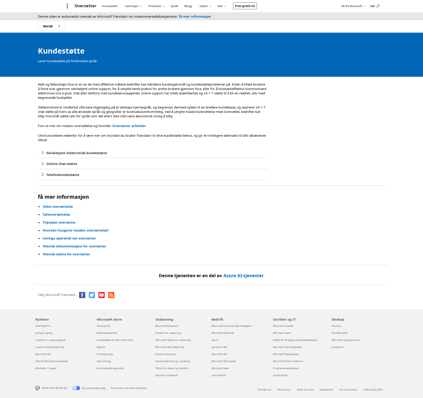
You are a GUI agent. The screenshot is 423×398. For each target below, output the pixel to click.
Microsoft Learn (282, 332)
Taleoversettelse (56, 214)
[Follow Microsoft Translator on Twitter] (91, 295)
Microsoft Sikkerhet (223, 332)
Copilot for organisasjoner (50, 340)
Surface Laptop (44, 332)
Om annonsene (348, 389)
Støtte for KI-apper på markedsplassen (295, 340)
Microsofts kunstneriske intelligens (232, 325)
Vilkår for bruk (305, 389)
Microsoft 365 (43, 354)
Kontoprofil (103, 325)
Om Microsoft (339, 332)
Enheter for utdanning (168, 332)
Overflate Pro (43, 325)
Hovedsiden (110, 6)
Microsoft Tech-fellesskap (287, 347)
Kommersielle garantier (110, 368)
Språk (174, 6)
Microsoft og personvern (346, 340)
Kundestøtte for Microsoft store (115, 340)
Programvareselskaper (286, 368)
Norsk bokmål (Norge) (54, 387)
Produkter (154, 6)
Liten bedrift (219, 375)
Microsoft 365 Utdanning (169, 347)
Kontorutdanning (165, 354)
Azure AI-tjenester (243, 275)
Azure (215, 340)
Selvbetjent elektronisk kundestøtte (76, 153)
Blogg (188, 6)
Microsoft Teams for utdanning (173, 340)
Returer (101, 347)
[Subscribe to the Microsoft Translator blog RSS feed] (111, 295)
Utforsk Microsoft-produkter (51, 361)
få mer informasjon (195, 16)
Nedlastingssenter (107, 332)
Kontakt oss (264, 389)
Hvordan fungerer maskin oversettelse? (76, 230)
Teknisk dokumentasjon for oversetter (75, 246)
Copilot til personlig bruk (49, 347)
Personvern (284, 389)
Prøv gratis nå (245, 6)
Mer (220, 6)
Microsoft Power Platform (288, 361)
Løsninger (131, 6)
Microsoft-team (220, 368)
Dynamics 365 (219, 347)
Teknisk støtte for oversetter (66, 254)
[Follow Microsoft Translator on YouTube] (101, 295)
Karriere (336, 325)
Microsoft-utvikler (283, 325)
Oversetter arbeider (129, 125)
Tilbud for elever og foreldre (171, 368)
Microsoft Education (166, 325)
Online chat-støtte (61, 163)
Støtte (203, 6)
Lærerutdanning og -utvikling (172, 361)
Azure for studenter (166, 375)
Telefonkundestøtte (62, 174)
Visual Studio (280, 375)
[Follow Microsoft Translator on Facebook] (82, 295)
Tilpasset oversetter (59, 222)
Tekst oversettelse (58, 206)
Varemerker (326, 389)
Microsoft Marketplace (286, 354)
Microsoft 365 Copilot (224, 361)
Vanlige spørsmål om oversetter (69, 238)
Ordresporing (105, 354)
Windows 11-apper (46, 368)
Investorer (338, 347)
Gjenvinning (104, 361)
